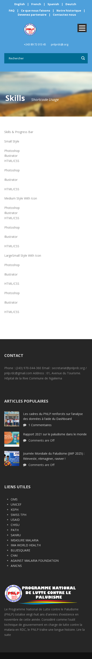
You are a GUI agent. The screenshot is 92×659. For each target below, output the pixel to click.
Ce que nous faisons (35, 10)
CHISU (15, 525)
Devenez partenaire (32, 14)
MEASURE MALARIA (25, 540)
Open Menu (82, 28)
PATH (15, 530)
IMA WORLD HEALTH (26, 545)
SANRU (16, 535)
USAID (15, 520)
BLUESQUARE (20, 550)
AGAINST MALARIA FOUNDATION (35, 561)
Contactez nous (64, 14)
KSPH (14, 510)
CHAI (14, 555)
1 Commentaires (40, 425)
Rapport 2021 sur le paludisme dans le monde (55, 434)
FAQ (12, 10)
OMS (14, 499)
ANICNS (16, 566)
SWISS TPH (18, 515)
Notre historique (68, 10)
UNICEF (16, 504)
